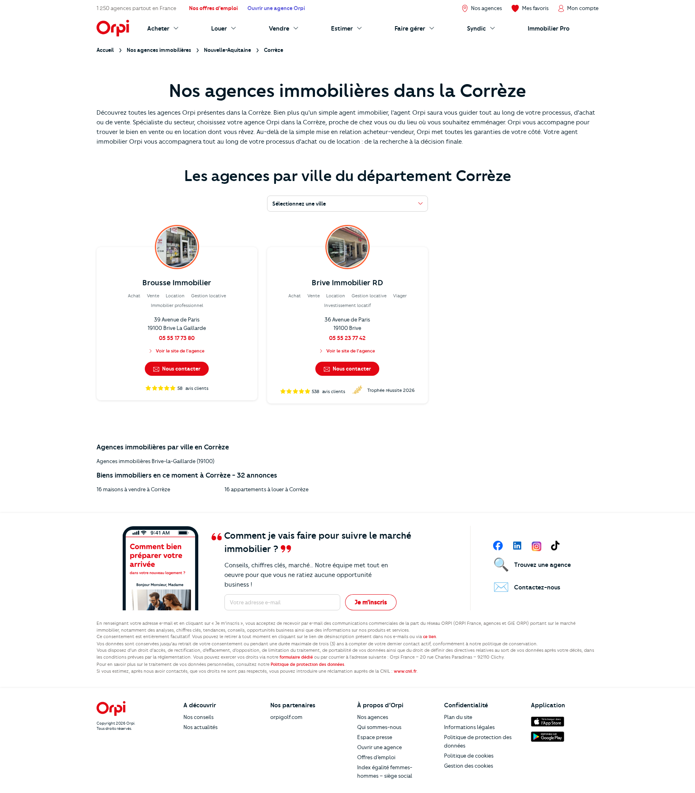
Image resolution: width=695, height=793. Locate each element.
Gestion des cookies (468, 765)
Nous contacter (180, 368)
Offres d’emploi (376, 757)
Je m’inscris (371, 602)
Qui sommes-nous (379, 727)
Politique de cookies (468, 755)
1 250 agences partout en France (136, 8)
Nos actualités (200, 727)
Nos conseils (198, 717)
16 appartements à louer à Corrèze (266, 489)
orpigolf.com (286, 717)
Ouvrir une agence (379, 747)
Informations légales (469, 727)
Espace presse (374, 737)
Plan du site (458, 717)
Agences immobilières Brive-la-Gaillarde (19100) (155, 461)
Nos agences (372, 717)
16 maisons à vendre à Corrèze (133, 489)
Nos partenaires (292, 705)
